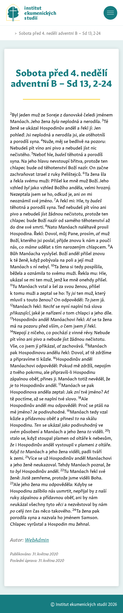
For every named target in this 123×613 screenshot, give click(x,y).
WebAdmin (37, 539)
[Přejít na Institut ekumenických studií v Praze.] (9, 33)
